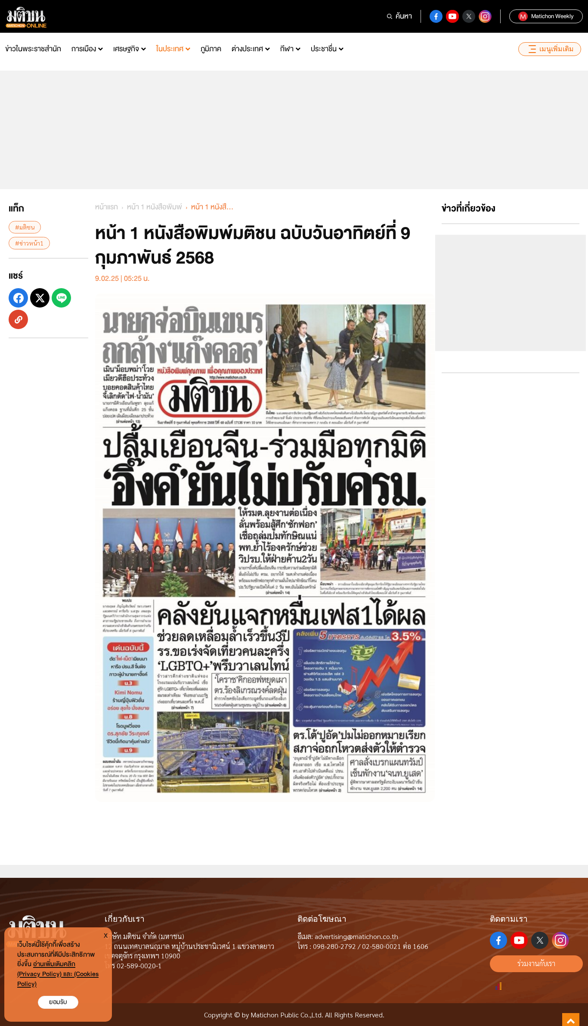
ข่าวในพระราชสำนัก (33, 49)
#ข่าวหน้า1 (29, 243)
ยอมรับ (58, 1002)
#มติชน (24, 227)
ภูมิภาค (211, 49)
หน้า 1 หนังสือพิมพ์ (154, 207)
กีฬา (287, 49)
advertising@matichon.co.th (356, 936)
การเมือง (83, 49)
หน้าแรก (106, 207)
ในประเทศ (169, 49)
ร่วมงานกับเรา (536, 963)
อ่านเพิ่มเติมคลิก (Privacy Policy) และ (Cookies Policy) (58, 974)
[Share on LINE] (61, 298)
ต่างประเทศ (247, 49)
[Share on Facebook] (18, 298)
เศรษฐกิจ (126, 49)
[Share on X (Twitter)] (40, 298)
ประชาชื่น (324, 49)
